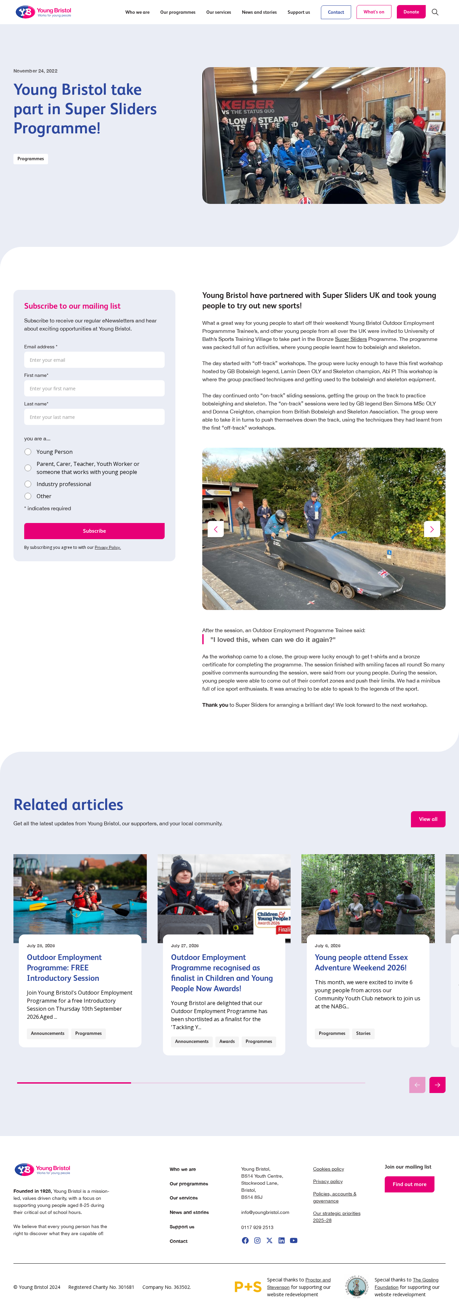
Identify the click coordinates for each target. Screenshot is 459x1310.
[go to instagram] (257, 1240)
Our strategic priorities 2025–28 (337, 1217)
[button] (137, 12)
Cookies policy (328, 1169)
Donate (411, 11)
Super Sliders (351, 339)
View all (428, 819)
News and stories (189, 1212)
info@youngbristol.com (265, 1212)
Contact (336, 12)
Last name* (36, 403)
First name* (36, 375)
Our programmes (189, 1183)
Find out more (409, 1184)
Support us (182, 1226)
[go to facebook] (245, 1240)
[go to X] (269, 1240)
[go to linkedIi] (282, 1240)
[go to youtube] (294, 1240)
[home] (44, 12)
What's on (374, 11)
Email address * (40, 346)
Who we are (183, 1169)
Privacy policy (328, 1181)
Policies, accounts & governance (335, 1197)
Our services (184, 1197)
